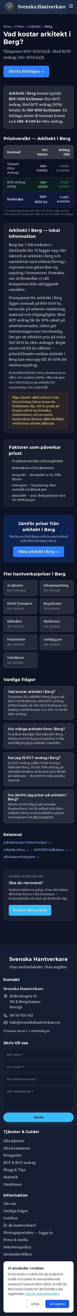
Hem (7, 26)
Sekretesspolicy (17, 1247)
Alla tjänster (14, 1141)
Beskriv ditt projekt (30, 910)
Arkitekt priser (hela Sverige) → (26, 842)
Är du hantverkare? (19, 1225)
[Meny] (71, 6)
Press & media (15, 1240)
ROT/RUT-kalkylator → (51, 850)
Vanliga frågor (15, 1211)
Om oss (9, 1203)
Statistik (10, 1177)
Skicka (38, 1117)
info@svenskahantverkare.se (34, 1022)
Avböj (35, 1304)
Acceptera (57, 1304)
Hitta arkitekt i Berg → (38, 551)
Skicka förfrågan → (26, 71)
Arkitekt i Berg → (16, 850)
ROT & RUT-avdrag (19, 1162)
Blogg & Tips (14, 1170)
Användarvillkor (17, 1254)
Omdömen (12, 1184)
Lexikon (10, 1218)
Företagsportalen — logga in (28, 1232)
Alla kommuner (17, 1148)
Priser (19, 26)
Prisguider (12, 1155)
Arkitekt (34, 26)
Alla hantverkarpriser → (21, 857)
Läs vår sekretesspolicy (42, 1294)
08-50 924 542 (21, 1015)
